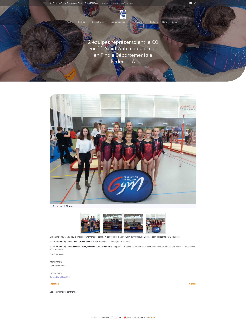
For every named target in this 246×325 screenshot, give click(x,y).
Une (68, 277)
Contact (175, 22)
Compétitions (55, 277)
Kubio (152, 317)
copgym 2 (60, 206)
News (164, 22)
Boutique (154, 22)
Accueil (70, 22)
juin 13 (71, 206)
